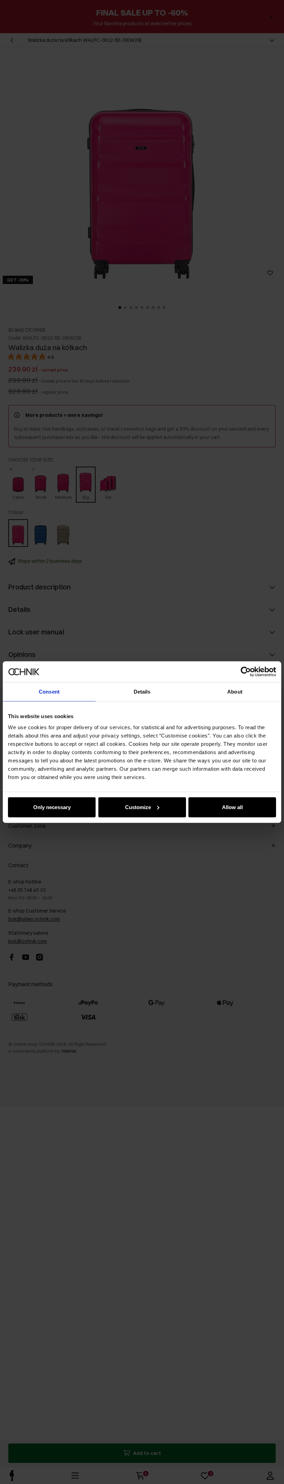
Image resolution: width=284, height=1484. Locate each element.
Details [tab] (142, 692)
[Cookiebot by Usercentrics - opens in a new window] (245, 672)
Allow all (232, 807)
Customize (138, 807)
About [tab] (234, 692)
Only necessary (52, 807)
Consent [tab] (49, 692)
